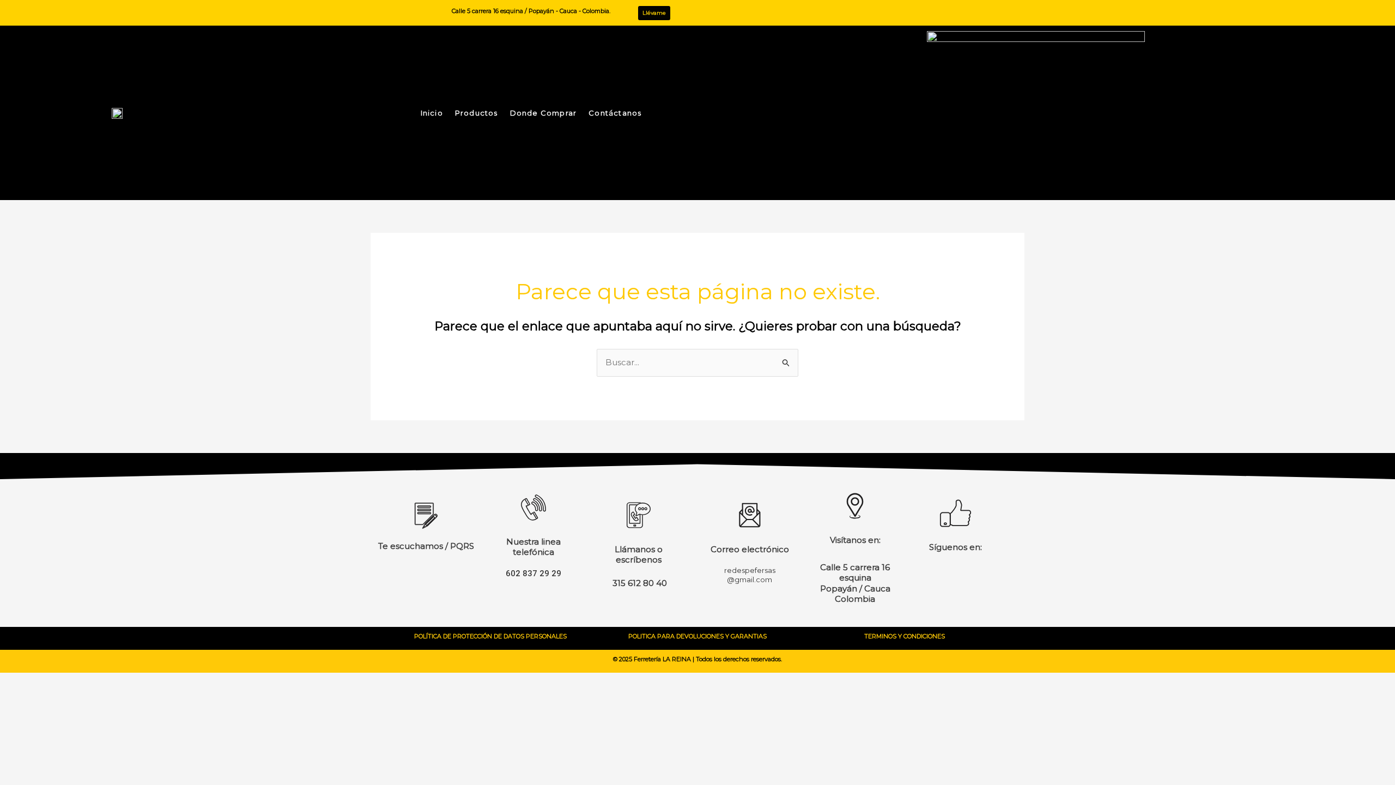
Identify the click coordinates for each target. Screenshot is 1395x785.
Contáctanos (615, 112)
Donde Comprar (543, 112)
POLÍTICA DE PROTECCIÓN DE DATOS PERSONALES (490, 636)
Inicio (432, 112)
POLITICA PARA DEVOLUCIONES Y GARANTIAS (697, 636)
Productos (476, 112)
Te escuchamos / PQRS (426, 546)
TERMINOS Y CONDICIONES (904, 636)
